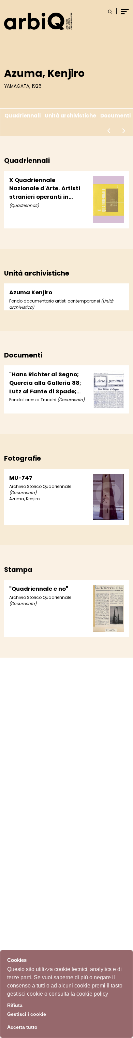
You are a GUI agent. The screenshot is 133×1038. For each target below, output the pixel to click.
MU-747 (20, 478)
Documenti (115, 116)
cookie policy (92, 994)
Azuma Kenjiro (30, 292)
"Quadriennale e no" (38, 589)
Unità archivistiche (70, 116)
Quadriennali (22, 116)
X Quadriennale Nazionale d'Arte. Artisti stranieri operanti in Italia (44, 188)
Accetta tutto (22, 1027)
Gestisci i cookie (26, 1014)
